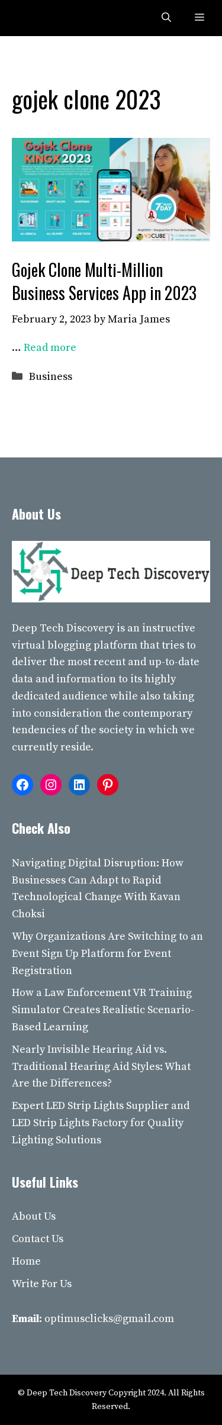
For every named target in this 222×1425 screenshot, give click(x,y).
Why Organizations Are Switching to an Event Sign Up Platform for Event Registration (107, 954)
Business (50, 376)
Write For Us (42, 1284)
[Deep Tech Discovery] (37, 18)
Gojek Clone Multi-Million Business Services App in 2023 (104, 281)
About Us (34, 1216)
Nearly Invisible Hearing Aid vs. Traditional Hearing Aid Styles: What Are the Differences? (101, 1067)
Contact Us (37, 1239)
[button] (166, 18)
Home (26, 1261)
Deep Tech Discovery (63, 628)
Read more (50, 347)
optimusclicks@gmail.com (109, 1319)
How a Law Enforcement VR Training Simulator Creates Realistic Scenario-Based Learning (103, 1010)
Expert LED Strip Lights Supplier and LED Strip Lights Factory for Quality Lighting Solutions (100, 1123)
